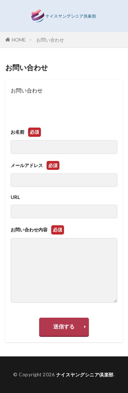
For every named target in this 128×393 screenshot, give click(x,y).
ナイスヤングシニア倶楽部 (85, 374)
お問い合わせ (50, 40)
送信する (64, 326)
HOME (19, 40)
